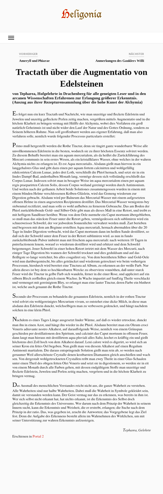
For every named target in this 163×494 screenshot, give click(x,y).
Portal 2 (38, 436)
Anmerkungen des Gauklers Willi (119, 61)
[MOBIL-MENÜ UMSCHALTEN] (11, 37)
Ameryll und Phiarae (34, 61)
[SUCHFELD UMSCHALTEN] (152, 37)
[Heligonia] (81, 19)
